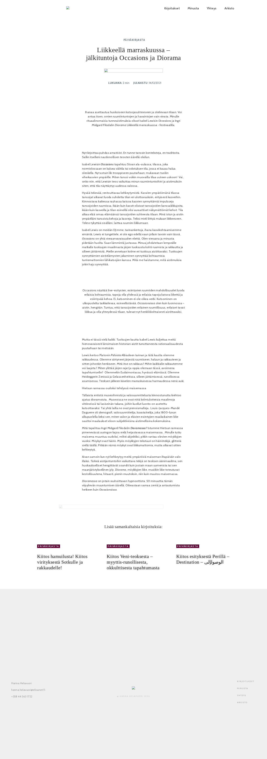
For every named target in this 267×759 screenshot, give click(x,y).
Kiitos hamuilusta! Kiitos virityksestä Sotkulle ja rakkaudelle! (62, 562)
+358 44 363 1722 (21, 696)
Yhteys (212, 8)
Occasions (107, 164)
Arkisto (229, 8)
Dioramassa (138, 428)
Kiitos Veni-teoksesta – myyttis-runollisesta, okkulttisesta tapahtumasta (133, 562)
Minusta (193, 8)
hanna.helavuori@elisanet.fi (28, 689)
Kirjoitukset (172, 8)
